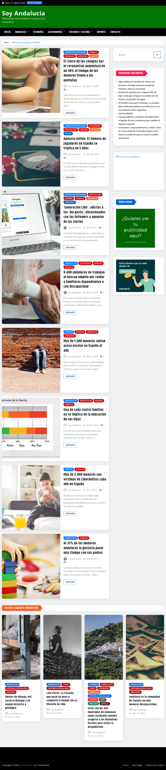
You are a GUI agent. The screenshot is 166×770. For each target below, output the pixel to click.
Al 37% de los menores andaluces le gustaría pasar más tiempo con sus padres (83, 548)
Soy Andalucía (23, 13)
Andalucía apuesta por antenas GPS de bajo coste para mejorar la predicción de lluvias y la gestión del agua (138, 96)
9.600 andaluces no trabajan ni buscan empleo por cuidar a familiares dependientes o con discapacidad (84, 279)
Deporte (101, 32)
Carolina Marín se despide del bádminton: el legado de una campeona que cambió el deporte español (139, 120)
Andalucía (21, 32)
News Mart (28, 765)
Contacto (115, 32)
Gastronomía (55, 32)
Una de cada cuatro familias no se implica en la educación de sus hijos (85, 414)
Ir (157, 54)
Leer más (70, 113)
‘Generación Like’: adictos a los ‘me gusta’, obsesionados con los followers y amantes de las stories (84, 214)
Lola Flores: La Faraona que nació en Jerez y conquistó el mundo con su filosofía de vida (62, 698)
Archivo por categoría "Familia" (26, 42)
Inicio (7, 32)
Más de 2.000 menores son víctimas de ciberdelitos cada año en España (85, 479)
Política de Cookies (155, 765)
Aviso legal (137, 765)
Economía (38, 32)
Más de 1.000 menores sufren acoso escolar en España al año (84, 345)
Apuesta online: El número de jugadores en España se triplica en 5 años (85, 143)
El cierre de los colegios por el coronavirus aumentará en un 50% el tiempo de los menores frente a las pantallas (84, 71)
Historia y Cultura (79, 32)
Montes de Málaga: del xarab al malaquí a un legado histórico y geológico (18, 702)
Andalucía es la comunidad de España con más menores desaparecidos (144, 700)
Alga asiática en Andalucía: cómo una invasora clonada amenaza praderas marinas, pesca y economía (136, 85)
